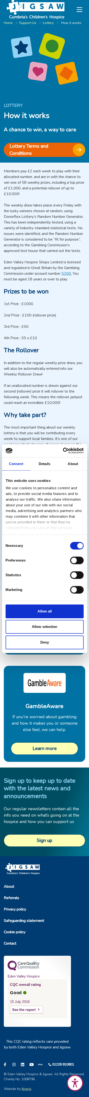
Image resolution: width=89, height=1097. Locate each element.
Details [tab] (44, 464)
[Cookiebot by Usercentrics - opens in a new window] (63, 451)
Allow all (44, 611)
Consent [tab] (16, 464)
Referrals (11, 897)
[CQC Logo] (23, 969)
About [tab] (73, 464)
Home (8, 23)
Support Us (27, 23)
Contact (10, 943)
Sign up (44, 840)
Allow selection (44, 627)
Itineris (26, 1089)
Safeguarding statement (24, 920)
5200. (66, 273)
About (9, 886)
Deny (44, 642)
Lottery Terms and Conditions (28, 149)
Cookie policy (14, 932)
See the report (24, 1010)
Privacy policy (15, 909)
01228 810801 (63, 1064)
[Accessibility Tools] (75, 1083)
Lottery (48, 23)
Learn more (45, 748)
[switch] (77, 560)
